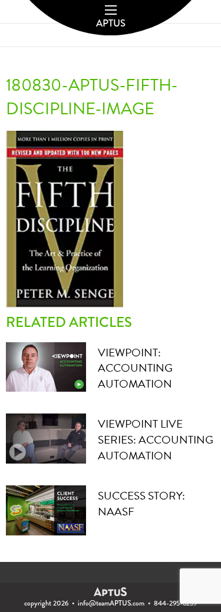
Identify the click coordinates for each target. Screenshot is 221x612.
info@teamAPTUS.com (111, 603)
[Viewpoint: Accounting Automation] (46, 365)
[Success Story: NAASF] (46, 509)
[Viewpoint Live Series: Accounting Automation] (46, 437)
